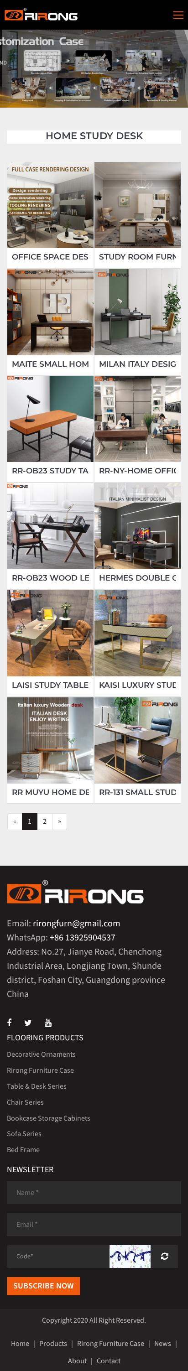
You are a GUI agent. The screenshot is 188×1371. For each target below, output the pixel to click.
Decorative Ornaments (41, 1054)
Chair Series (25, 1102)
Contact (108, 1361)
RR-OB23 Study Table (58, 471)
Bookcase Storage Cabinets (48, 1118)
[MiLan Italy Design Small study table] (137, 312)
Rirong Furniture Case (40, 1070)
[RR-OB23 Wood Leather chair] (50, 526)
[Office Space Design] (50, 205)
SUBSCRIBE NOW (43, 1286)
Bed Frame (23, 1150)
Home (20, 1344)
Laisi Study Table (50, 685)
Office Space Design (57, 257)
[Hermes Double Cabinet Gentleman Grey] (137, 526)
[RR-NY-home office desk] (137, 419)
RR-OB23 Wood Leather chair (78, 578)
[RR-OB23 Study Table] (50, 419)
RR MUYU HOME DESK (56, 792)
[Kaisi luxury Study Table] (137, 633)
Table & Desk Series (37, 1086)
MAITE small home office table (82, 364)
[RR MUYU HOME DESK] (50, 740)
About (77, 1361)
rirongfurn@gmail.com (76, 923)
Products (53, 1344)
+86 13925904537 (82, 937)
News (162, 1344)
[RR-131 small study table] (137, 740)
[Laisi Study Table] (50, 633)
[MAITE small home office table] (50, 312)
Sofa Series (24, 1134)
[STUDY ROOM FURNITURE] (137, 205)
